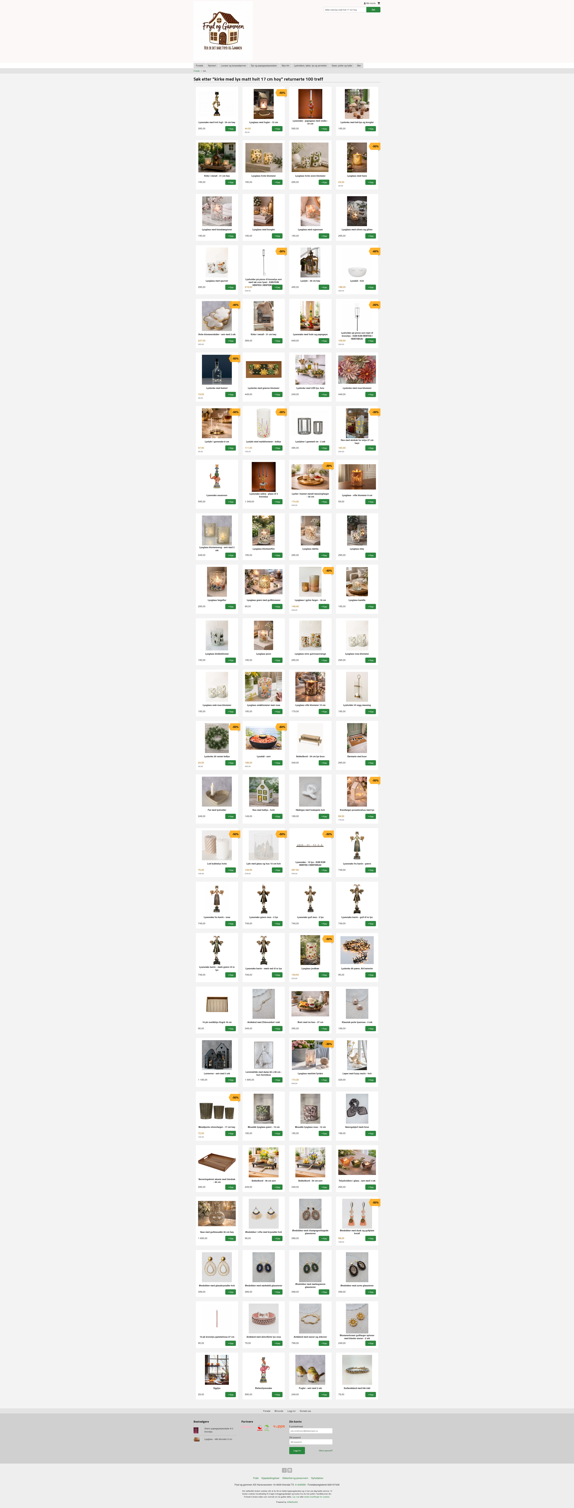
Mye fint (285, 65)
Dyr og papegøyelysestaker (264, 65)
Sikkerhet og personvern (295, 1478)
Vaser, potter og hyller (342, 65)
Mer (359, 65)
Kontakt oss (305, 1410)
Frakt (255, 1478)
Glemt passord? (326, 1450)
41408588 (300, 1484)
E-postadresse (296, 1426)
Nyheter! (212, 65)
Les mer (296, 1496)
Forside (199, 65)
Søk (373, 9)
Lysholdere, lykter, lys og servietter (310, 65)
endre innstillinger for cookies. (317, 1496)
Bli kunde (279, 1410)
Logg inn (291, 1410)
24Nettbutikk (292, 1502)
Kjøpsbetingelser (270, 1478)
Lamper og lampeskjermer (233, 65)
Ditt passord (295, 1437)
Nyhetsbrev (317, 1478)
